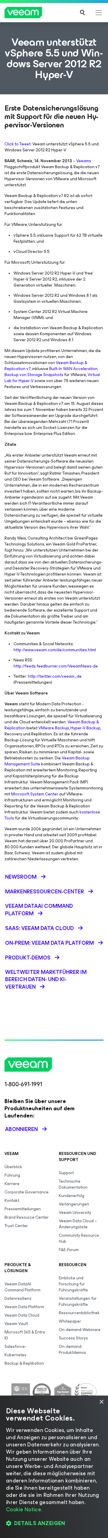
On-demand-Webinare (79, 1329)
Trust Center (16, 1225)
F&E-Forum (69, 1249)
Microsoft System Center (34, 794)
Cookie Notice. (24, 1509)
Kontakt (11, 1200)
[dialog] (54, 1467)
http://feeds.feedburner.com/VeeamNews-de (56, 666)
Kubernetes (15, 1354)
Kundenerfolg (71, 1195)
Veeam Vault (16, 1323)
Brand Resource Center (26, 1217)
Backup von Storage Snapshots (33, 374)
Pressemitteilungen (22, 1208)
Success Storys (73, 1338)
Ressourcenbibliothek (79, 1312)
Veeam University (75, 1212)
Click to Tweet (17, 144)
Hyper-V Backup (85, 728)
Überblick (13, 1166)
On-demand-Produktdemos (72, 1349)
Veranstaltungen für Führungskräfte (78, 1301)
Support (66, 1172)
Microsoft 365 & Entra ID (24, 1335)
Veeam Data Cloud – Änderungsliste (78, 1223)
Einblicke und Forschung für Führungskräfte (73, 1284)
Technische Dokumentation (73, 1184)
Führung (12, 1175)
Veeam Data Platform (24, 1306)
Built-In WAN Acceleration (73, 368)
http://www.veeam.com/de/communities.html (55, 649)
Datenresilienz (18, 1298)
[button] (54, 1523)
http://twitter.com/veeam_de (55, 676)
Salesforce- (15, 1346)
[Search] (82, 12)
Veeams (83, 160)
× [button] (101, 1402)
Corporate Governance (26, 1192)
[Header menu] (99, 12)
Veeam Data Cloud (21, 1315)
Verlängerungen (74, 1204)
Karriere (12, 1183)
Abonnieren (21, 1129)
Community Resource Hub (79, 1238)
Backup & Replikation (24, 1363)
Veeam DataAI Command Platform (22, 1287)
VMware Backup (53, 728)
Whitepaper (70, 1321)
